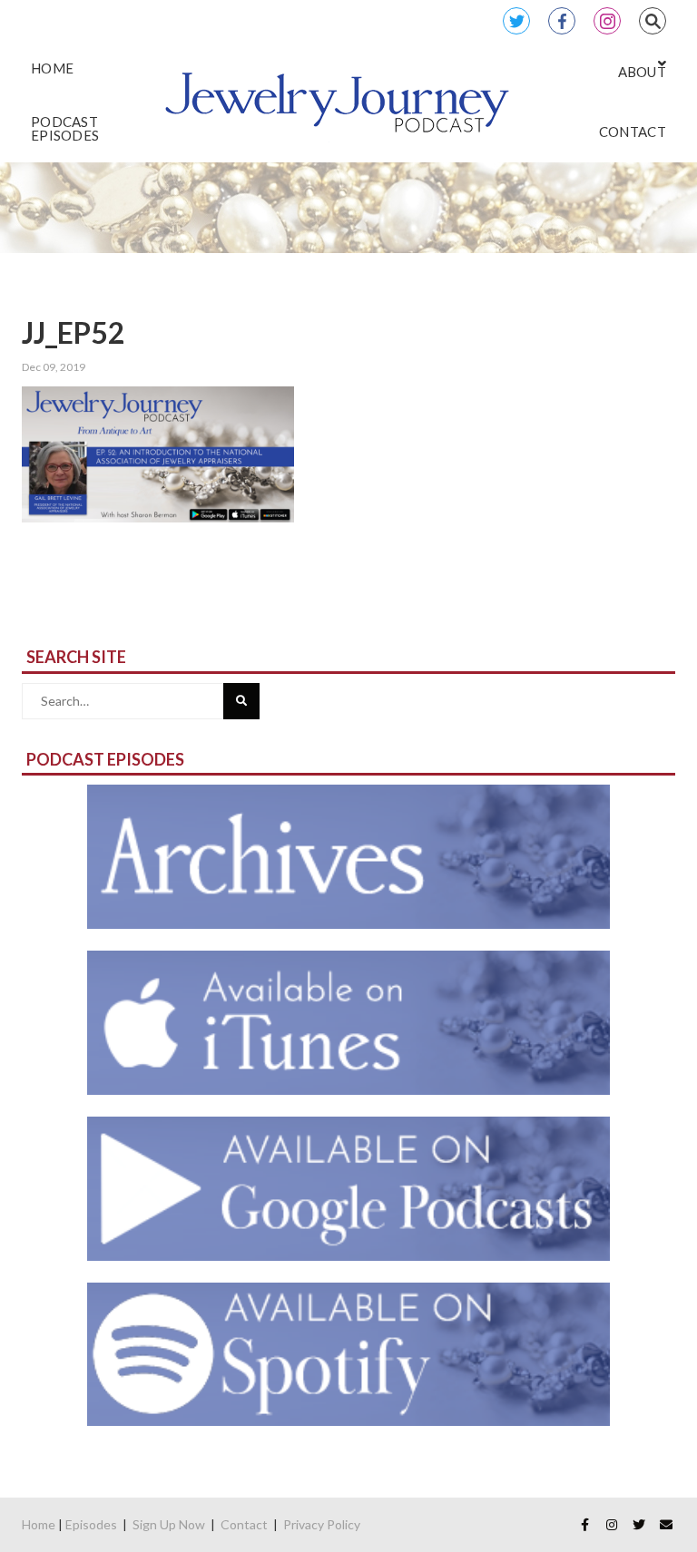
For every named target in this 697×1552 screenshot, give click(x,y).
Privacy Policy (321, 1524)
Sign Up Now (169, 1524)
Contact (244, 1524)
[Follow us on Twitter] (639, 1525)
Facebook (561, 20)
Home (38, 1524)
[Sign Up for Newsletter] (666, 1525)
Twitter (516, 20)
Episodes (91, 1524)
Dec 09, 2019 (53, 367)
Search (652, 20)
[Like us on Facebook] (584, 1525)
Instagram (607, 20)
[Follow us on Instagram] (612, 1525)
